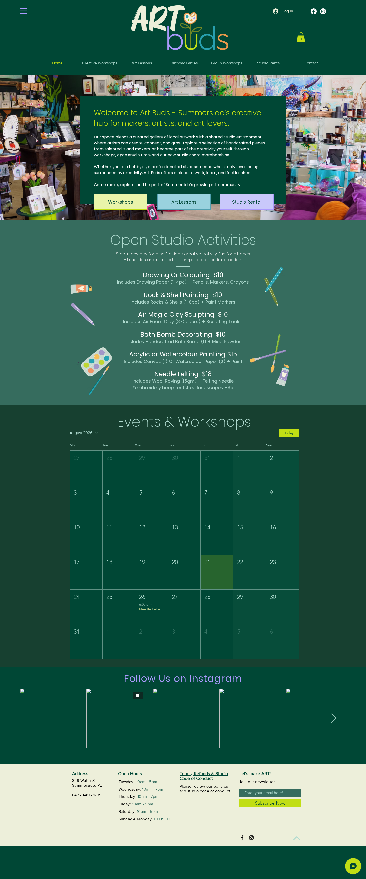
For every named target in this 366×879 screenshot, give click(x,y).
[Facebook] (314, 11)
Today (288, 433)
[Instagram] (323, 11)
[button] (23, 11)
